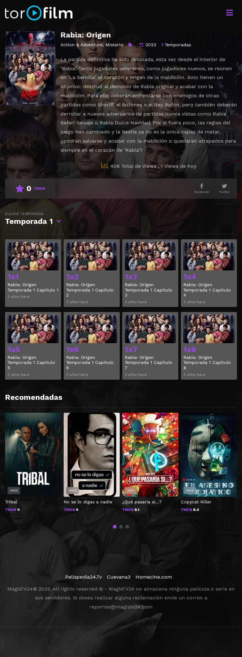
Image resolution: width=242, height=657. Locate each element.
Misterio (114, 44)
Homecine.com (153, 577)
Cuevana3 (118, 577)
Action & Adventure (81, 44)
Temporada (29, 219)
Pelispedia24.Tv (83, 577)
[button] (115, 527)
